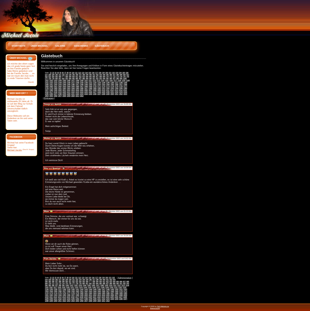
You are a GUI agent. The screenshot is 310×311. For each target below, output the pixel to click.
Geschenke (81, 46)
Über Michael (39, 46)
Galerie (60, 46)
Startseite (19, 46)
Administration (124, 278)
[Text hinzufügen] (30, 58)
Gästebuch (102, 46)
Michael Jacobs (14, 150)
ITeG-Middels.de (163, 306)
